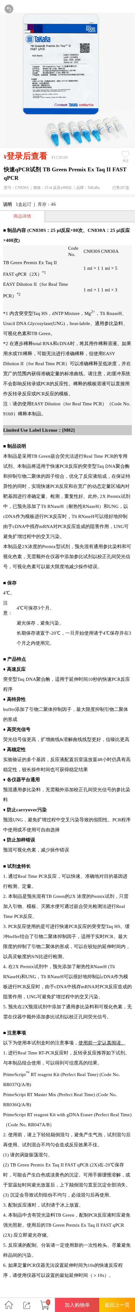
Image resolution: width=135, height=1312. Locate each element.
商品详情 (22, 216)
